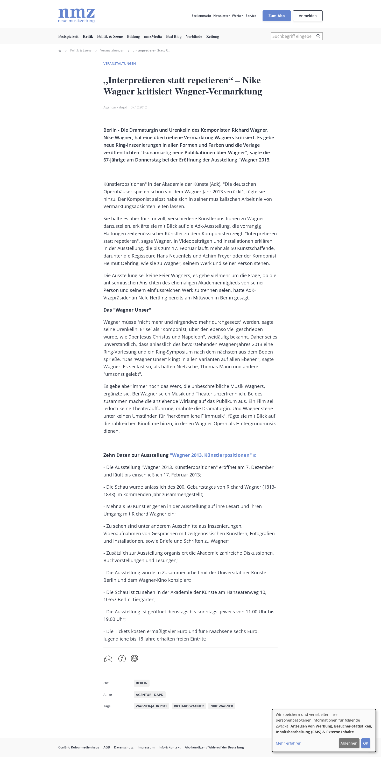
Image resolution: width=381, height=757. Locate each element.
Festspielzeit (68, 36)
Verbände (194, 36)
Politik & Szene (110, 36)
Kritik (88, 36)
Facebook (122, 659)
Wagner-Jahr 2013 (151, 706)
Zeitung (212, 36)
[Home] (76, 16)
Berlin (141, 683)
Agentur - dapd (115, 107)
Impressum (146, 747)
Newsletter (221, 15)
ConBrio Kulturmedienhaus (78, 747)
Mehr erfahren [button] (288, 743)
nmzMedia (153, 36)
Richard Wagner (189, 706)
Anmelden (308, 15)
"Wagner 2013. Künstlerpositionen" (211, 455)
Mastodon (134, 659)
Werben (238, 15)
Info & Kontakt (170, 747)
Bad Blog (174, 36)
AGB (106, 747)
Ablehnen (349, 743)
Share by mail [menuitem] (108, 659)
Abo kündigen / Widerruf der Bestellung (214, 747)
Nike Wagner (221, 706)
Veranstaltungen (112, 50)
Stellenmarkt (201, 15)
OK (365, 743)
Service (251, 15)
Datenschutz (123, 747)
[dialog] (324, 730)
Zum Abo (277, 15)
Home (59, 50)
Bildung (133, 36)
